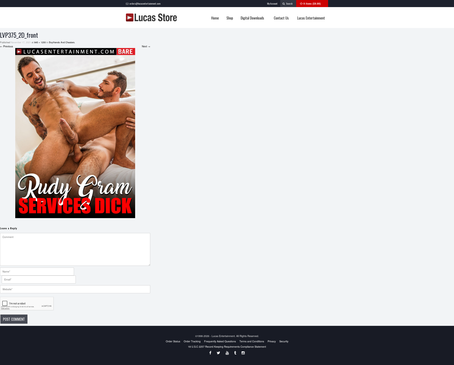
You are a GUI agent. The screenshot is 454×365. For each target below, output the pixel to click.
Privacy (272, 341)
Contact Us (281, 18)
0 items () (312, 3)
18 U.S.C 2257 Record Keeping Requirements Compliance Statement (227, 346)
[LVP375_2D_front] (75, 133)
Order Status (173, 341)
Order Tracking (192, 341)
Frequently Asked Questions (220, 341)
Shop (228, 18)
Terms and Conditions (251, 341)
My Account (272, 3)
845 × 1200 (40, 42)
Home (215, 18)
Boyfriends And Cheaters (62, 42)
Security (283, 341)
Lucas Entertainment (311, 18)
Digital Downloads (252, 18)
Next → (146, 46)
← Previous (6, 46)
